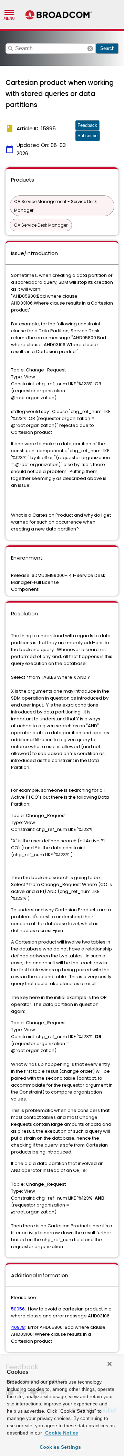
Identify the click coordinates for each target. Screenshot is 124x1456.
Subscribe (87, 135)
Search (107, 48)
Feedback (87, 125)
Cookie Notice (61, 1433)
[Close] (109, 1364)
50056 (18, 1309)
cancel (90, 48)
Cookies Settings (60, 1447)
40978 (18, 1327)
